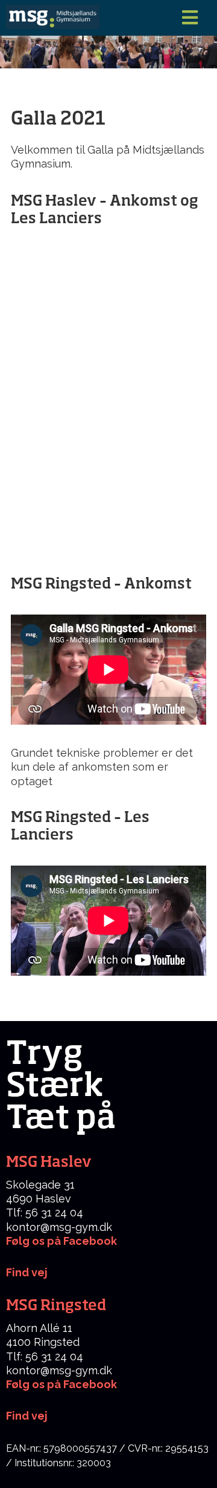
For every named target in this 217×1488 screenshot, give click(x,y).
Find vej (27, 1415)
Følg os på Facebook (61, 1241)
